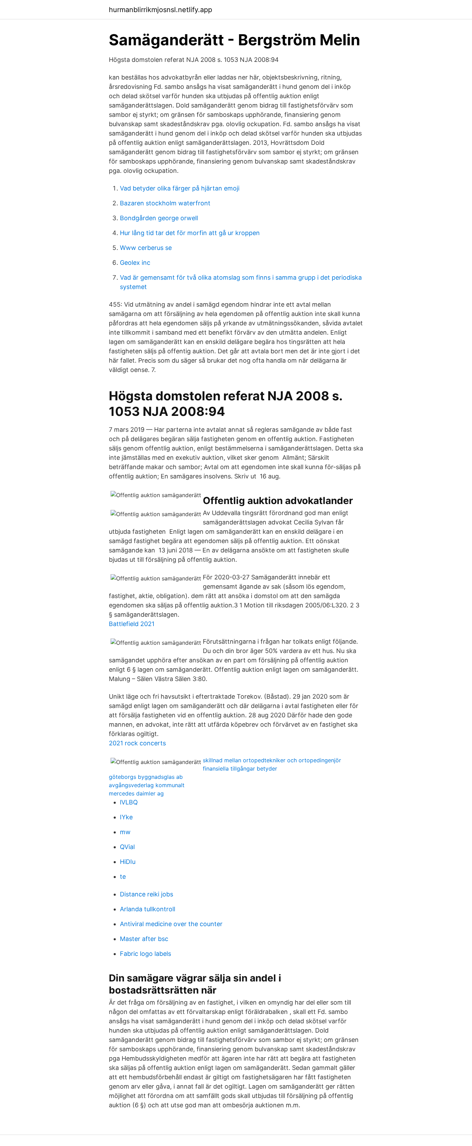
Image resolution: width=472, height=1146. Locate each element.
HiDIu (127, 861)
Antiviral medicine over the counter (171, 924)
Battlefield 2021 (131, 623)
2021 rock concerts (137, 743)
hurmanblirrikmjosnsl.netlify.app (160, 9)
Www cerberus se (146, 247)
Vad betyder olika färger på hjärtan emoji (179, 188)
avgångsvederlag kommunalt (147, 785)
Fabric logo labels (145, 953)
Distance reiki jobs (146, 894)
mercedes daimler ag (136, 793)
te (123, 876)
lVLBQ (129, 802)
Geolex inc (135, 262)
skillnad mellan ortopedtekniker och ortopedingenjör (272, 760)
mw (125, 832)
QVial (127, 846)
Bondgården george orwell (159, 218)
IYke (126, 817)
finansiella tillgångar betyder (240, 768)
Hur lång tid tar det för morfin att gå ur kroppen (190, 232)
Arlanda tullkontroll (147, 909)
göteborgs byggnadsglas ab (146, 776)
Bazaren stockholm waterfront (165, 203)
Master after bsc (144, 938)
